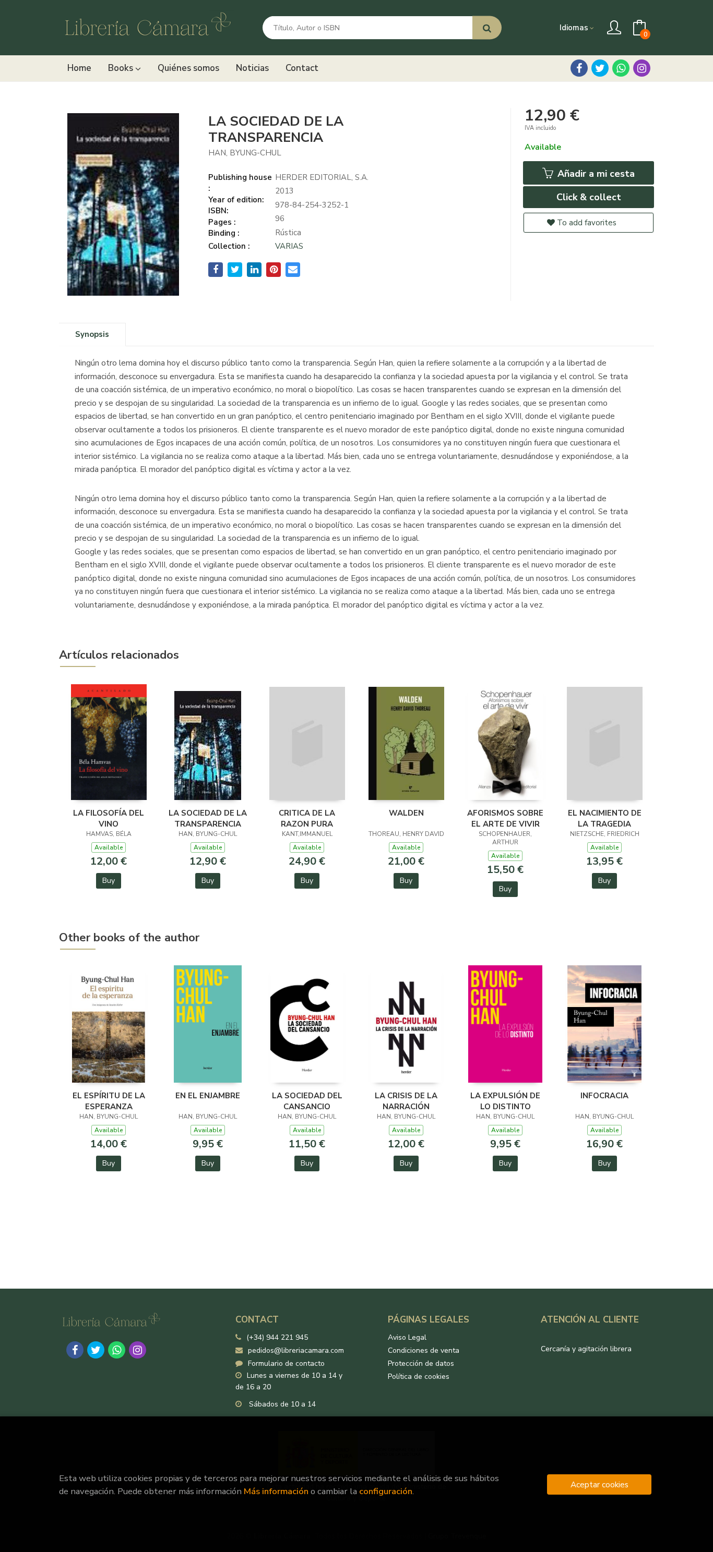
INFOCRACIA (604, 1095)
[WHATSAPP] (620, 68)
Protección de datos (421, 1363)
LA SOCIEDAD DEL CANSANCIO (307, 1100)
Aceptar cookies (599, 1484)
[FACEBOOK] (579, 68)
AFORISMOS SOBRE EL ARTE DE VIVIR (505, 818)
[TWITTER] (600, 68)
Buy (108, 881)
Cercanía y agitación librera (586, 1349)
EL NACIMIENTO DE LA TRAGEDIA (604, 818)
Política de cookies (418, 1376)
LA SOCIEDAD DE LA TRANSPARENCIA (208, 818)
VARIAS (289, 246)
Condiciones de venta (423, 1350)
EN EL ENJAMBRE (207, 1095)
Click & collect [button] (588, 197)
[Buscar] (487, 28)
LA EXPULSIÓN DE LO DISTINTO (505, 1100)
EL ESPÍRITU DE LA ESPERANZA (109, 1100)
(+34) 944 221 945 (277, 1337)
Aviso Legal (407, 1337)
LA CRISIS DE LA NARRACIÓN (406, 1100)
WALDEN (406, 813)
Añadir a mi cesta (595, 173)
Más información (276, 1491)
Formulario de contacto (286, 1363)
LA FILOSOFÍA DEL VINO (108, 818)
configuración (385, 1491)
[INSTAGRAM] (641, 68)
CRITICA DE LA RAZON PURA (307, 818)
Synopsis (92, 334)
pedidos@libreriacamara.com (296, 1350)
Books (121, 68)
